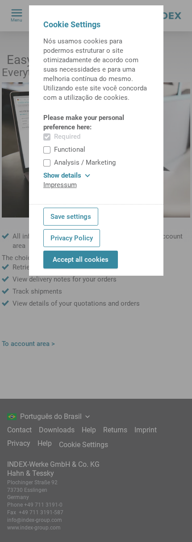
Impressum (60, 185)
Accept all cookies (81, 260)
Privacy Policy (71, 238)
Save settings (70, 217)
